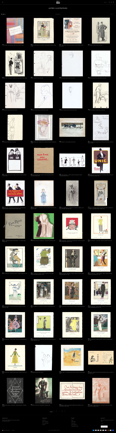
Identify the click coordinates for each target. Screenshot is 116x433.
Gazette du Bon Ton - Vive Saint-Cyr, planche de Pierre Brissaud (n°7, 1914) (43, 307)
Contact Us (43, 424)
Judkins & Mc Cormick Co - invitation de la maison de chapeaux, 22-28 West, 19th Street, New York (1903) (71, 208)
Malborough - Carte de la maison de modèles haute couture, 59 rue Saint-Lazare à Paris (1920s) (71, 405)
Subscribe (104, 426)
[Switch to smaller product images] (3, 14)
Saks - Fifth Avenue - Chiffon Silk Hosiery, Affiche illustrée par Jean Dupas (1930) (71, 45)
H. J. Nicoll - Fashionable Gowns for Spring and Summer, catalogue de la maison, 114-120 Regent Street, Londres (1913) (100, 208)
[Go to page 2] (64, 411)
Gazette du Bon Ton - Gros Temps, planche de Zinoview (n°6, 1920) (70, 339)
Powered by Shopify (56, 430)
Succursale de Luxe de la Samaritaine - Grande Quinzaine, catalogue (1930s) (14, 405)
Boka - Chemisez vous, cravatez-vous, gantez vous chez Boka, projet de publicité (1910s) (100, 142)
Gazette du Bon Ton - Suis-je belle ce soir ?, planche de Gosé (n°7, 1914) (14, 273)
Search (72, 420)
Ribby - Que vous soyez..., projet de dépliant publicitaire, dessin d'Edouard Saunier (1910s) (70, 175)
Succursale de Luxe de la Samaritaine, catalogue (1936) (40, 405)
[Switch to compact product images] (4, 14)
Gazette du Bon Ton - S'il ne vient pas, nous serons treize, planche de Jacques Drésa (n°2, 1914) (43, 340)
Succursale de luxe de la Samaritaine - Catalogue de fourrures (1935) (43, 240)
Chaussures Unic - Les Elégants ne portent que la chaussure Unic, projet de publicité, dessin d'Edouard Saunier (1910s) (14, 208)
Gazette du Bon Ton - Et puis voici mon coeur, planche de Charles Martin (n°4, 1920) (14, 307)
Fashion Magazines (74, 424)
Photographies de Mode (74, 426)
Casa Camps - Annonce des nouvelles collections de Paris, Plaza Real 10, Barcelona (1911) (101, 373)
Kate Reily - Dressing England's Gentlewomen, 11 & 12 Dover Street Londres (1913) (14, 241)
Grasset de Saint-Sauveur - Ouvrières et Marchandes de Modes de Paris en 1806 (43, 45)
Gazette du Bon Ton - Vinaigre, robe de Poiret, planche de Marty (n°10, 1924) (14, 373)
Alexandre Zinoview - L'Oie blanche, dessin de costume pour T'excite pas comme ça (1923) (43, 208)
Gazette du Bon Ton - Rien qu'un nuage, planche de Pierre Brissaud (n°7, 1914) (72, 307)
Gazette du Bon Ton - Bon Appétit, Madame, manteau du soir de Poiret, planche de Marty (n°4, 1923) (71, 274)
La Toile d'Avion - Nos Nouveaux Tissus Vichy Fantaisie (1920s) (13, 45)
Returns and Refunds (45, 421)
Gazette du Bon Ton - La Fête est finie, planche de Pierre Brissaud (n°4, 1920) (14, 340)
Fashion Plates (73, 423)
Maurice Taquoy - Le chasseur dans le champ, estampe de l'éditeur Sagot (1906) (72, 373)
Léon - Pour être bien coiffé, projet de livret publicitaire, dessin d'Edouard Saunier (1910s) (42, 175)
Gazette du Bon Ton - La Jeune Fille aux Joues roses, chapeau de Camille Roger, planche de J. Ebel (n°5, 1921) (72, 241)
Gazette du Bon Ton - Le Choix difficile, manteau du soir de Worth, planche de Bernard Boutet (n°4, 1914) (100, 307)
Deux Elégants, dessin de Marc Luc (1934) (95, 45)
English (105, 2)
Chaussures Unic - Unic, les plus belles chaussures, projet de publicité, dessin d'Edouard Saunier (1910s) (100, 175)
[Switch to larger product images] (1, 14)
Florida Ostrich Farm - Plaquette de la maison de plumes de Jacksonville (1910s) (43, 142)
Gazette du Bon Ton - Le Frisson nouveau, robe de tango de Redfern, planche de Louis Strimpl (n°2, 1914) (100, 274)
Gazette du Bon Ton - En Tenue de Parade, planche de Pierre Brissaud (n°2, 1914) (100, 340)
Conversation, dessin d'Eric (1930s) (37, 372)
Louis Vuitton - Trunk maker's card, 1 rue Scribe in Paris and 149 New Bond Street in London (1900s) (100, 405)
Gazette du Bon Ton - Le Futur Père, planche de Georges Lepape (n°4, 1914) (100, 241)
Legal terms (44, 420)
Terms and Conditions (45, 423)
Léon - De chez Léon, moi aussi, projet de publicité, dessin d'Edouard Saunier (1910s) (14, 175)
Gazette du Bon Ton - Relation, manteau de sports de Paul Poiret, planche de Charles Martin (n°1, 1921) (42, 274)
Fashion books (73, 421)
